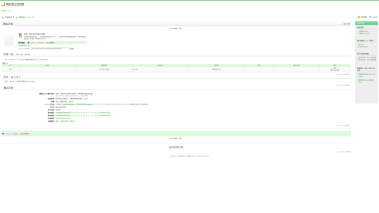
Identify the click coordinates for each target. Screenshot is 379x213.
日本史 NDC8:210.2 (63, 118)
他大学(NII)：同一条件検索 (367, 57)
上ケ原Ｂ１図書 (104, 69)
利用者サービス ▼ (26, 17)
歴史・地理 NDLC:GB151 (65, 121)
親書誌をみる (364, 31)
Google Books (363, 46)
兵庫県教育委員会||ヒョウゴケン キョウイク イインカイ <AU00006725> (83, 115)
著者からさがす (365, 33)
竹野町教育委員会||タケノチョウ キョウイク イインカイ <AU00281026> (83, 113)
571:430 (135, 69)
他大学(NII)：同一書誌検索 (367, 60)
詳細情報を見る (25, 45)
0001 (10, 69)
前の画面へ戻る (176, 28)
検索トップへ (7, 10)
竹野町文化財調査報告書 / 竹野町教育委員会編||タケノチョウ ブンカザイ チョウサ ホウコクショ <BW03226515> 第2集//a (102, 104)
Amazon (361, 44)
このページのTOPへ (344, 74)
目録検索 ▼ (9, 17)
